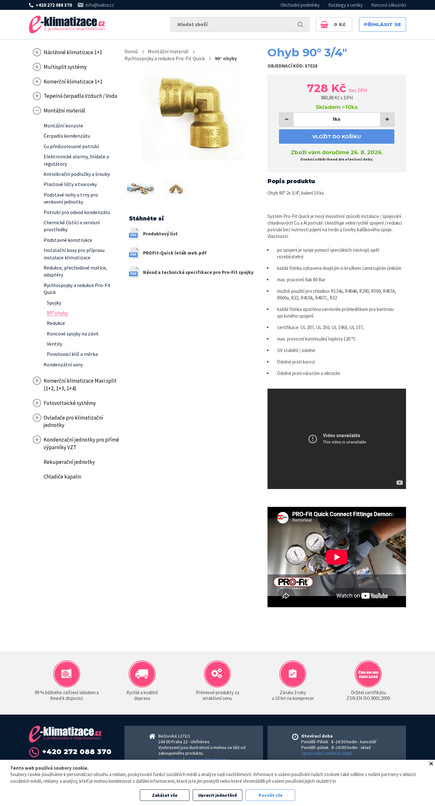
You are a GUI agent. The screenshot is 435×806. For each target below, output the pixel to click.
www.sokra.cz (170, 759)
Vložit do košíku (336, 136)
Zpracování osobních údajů (327, 753)
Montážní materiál (168, 51)
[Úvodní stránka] (67, 24)
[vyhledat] (300, 24)
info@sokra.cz (100, 5)
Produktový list (160, 234)
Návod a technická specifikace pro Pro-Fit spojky (198, 272)
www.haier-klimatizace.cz (208, 759)
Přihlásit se (382, 24)
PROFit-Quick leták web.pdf (175, 253)
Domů (131, 51)
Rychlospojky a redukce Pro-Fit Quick (165, 58)
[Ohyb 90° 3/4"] (192, 113)
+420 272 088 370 (54, 5)
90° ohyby (226, 58)
